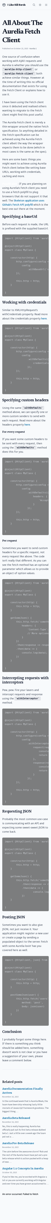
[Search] (34, 4)
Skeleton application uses (29, 200)
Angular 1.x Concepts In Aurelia (22, 1168)
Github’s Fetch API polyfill (17, 204)
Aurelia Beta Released (16, 1118)
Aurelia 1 (33, 48)
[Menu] (46, 4)
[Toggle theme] (40, 4)
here (44, 318)
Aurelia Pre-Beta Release (18, 1143)
